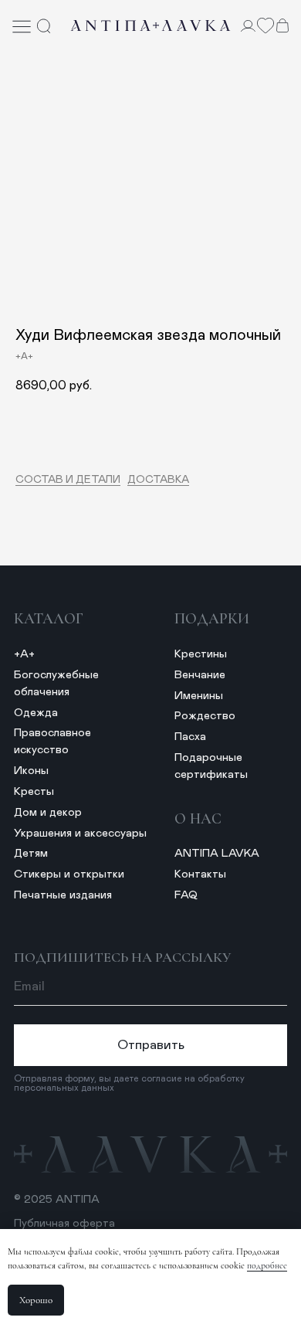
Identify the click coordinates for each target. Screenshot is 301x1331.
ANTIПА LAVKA (216, 853)
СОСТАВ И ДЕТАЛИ (67, 479)
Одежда (36, 712)
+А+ (24, 654)
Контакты (200, 874)
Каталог (48, 618)
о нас (198, 819)
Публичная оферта (64, 1223)
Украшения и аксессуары (80, 833)
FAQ (186, 895)
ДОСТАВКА (158, 479)
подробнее (267, 1265)
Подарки (211, 618)
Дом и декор (48, 812)
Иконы (31, 770)
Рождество (204, 716)
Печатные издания (63, 895)
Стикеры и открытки (69, 874)
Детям (31, 853)
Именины (198, 695)
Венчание (199, 675)
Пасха (190, 736)
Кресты (34, 791)
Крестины (200, 654)
